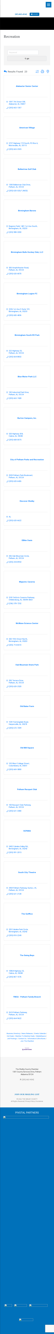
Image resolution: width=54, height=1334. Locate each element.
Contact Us (22, 1038)
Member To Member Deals (25, 1036)
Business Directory (13, 1033)
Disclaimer (39, 1101)
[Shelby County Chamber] (27, 6)
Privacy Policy (30, 1101)
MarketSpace (41, 1036)
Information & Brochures (36, 1038)
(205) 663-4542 (28, 1080)
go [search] (28, 58)
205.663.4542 (21, 14)
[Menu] (48, 4)
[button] (5, 72)
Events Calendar (40, 1033)
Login (35, 14)
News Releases (27, 1033)
